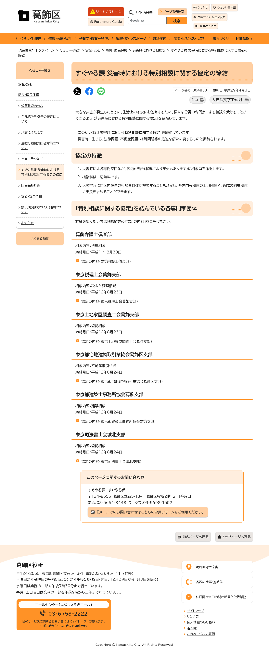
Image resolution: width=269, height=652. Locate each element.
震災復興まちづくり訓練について (41, 210)
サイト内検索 (143, 12)
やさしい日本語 (226, 7)
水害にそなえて (32, 158)
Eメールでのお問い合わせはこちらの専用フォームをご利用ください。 (150, 512)
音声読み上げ (208, 26)
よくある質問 (40, 238)
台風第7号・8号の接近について (40, 119)
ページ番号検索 (173, 11)
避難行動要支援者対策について (40, 146)
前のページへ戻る (196, 536)
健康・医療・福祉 (60, 38)
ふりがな (203, 7)
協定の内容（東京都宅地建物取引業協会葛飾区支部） (122, 381)
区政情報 (242, 38)
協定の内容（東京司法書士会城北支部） (111, 461)
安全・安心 (92, 50)
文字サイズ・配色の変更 (212, 17)
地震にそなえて (32, 132)
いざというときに (108, 11)
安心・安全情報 (31, 196)
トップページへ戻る (237, 536)
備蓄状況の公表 (32, 105)
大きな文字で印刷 (227, 100)
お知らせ (27, 223)
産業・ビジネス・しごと (190, 38)
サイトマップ (195, 610)
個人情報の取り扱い (201, 622)
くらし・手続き (30, 38)
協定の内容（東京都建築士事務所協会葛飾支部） (118, 421)
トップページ (45, 50)
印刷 (194, 100)
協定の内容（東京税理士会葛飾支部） (109, 301)
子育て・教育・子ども (94, 38)
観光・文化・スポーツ (131, 38)
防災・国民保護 (116, 50)
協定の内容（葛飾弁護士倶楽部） (106, 261)
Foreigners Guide (108, 21)
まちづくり (221, 38)
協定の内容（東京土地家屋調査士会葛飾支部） (116, 341)
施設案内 (159, 38)
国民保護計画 (30, 185)
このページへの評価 (201, 633)
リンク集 (193, 616)
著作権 (192, 628)
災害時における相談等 (149, 50)
